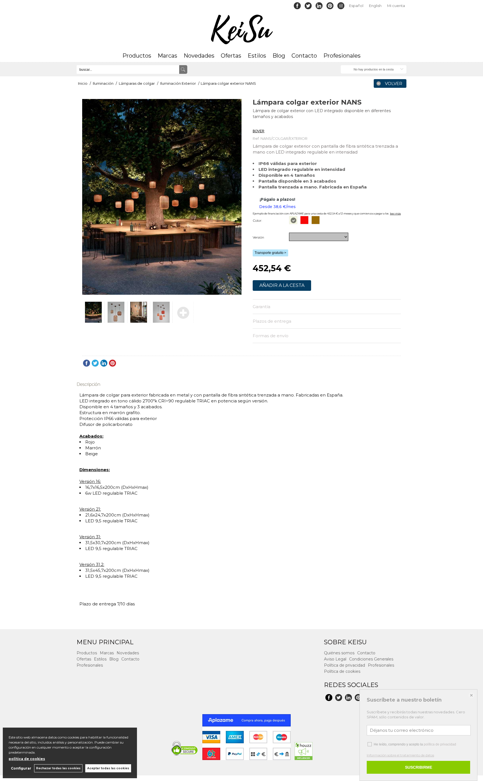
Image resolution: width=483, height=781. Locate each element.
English (375, 5)
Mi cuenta (396, 5)
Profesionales (342, 55)
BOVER (258, 124)
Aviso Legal (335, 659)
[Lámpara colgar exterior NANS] (162, 197)
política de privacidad (440, 744)
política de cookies (27, 759)
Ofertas (231, 55)
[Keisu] (241, 29)
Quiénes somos (339, 652)
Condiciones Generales (371, 659)
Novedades (199, 55)
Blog (279, 55)
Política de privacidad (344, 665)
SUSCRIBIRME (418, 767)
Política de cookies (342, 671)
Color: (257, 220)
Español (356, 5)
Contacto (304, 55)
